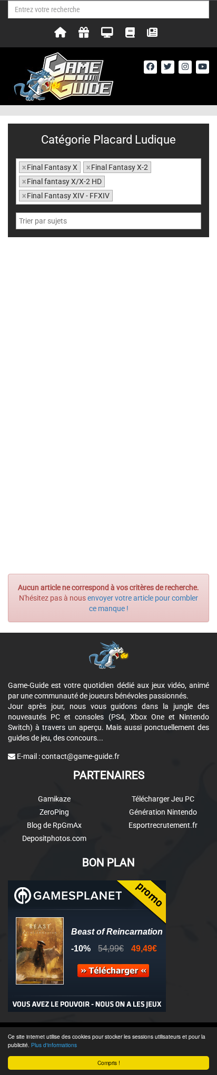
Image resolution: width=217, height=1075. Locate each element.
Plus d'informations (54, 1045)
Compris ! (108, 1063)
